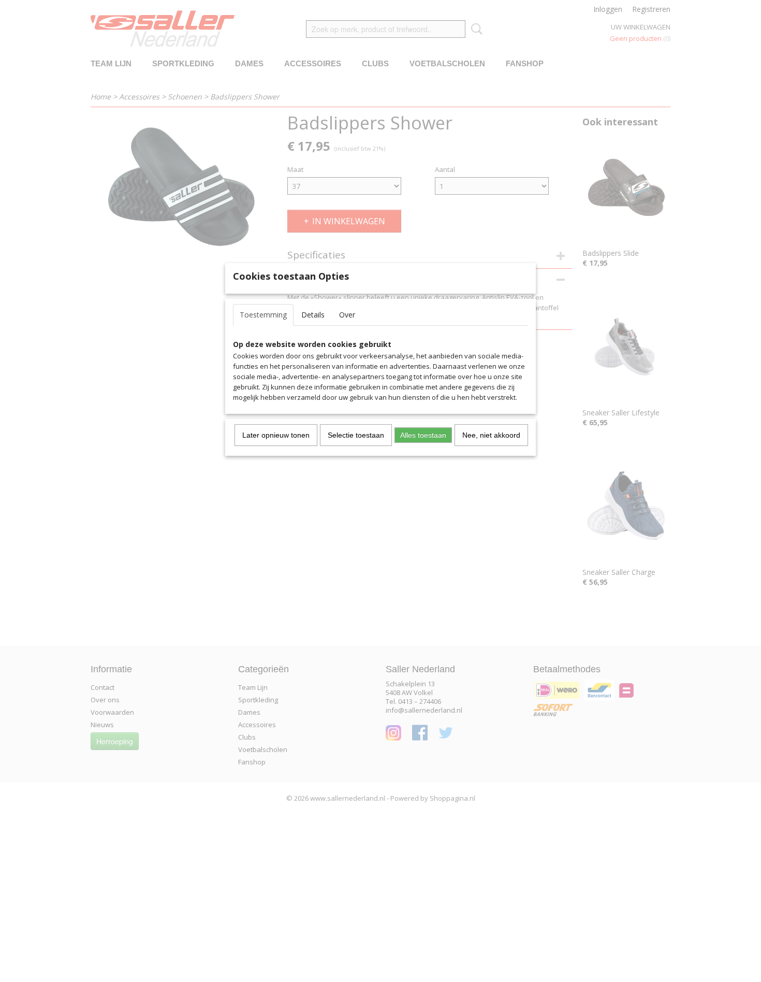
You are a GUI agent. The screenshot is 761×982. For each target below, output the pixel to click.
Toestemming (263, 315)
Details (313, 315)
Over (347, 315)
